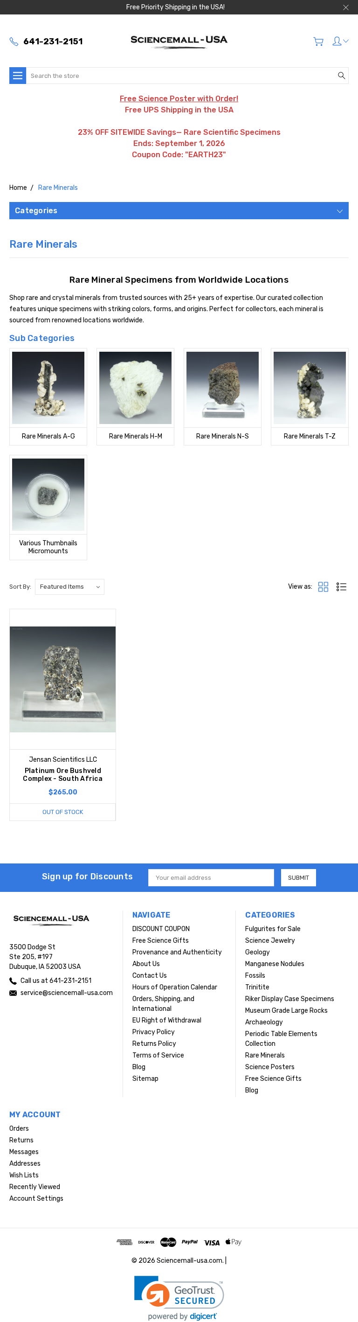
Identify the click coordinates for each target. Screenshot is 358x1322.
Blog (138, 1067)
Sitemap (145, 1079)
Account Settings (36, 1199)
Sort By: (20, 586)
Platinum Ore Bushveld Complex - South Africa (63, 775)
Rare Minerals (265, 1055)
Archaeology (264, 1022)
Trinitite (257, 987)
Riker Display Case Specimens (289, 999)
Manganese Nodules (274, 964)
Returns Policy (154, 1044)
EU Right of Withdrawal (166, 1020)
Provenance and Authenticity (177, 952)
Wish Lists (24, 1175)
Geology (257, 952)
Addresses (25, 1164)
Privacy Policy (153, 1032)
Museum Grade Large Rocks (286, 1011)
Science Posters (270, 1067)
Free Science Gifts (160, 941)
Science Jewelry (270, 941)
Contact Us (149, 976)
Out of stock (62, 811)
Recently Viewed (34, 1187)
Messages (24, 1152)
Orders (19, 1129)
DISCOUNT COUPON (161, 929)
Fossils (255, 976)
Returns (21, 1140)
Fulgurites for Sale (273, 929)
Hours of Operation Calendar (174, 987)
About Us (146, 964)
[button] (179, 1298)
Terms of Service (158, 1055)
